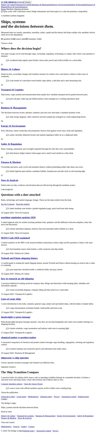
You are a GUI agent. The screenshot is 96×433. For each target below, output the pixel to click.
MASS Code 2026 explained (15, 238)
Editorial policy (46, 397)
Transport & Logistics (23, 5)
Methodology (33, 397)
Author (24, 427)
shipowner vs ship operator (15, 357)
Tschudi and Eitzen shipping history (19, 258)
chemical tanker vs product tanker (18, 337)
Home (3, 9)
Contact (4, 399)
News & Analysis (14, 7)
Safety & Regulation (79, 5)
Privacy (57, 397)
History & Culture (8, 5)
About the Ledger (8, 397)
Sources (24, 7)
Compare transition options (11, 384)
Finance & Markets (11, 162)
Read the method (23, 204)
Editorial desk (83, 397)
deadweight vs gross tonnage (15, 317)
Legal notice (21, 397)
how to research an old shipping (17, 278)
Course (27, 2)
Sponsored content (69, 397)
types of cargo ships (11, 299)
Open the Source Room (33, 384)
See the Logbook (7, 204)
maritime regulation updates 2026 (18, 217)
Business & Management (42, 5)
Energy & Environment (61, 5)
